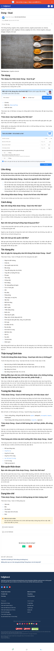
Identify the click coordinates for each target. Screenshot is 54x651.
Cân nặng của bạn (6, 147)
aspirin (32, 415)
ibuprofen (34, 420)
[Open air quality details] (13, 649)
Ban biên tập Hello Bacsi (20, 17)
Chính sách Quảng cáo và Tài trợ (8, 609)
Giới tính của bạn (5, 138)
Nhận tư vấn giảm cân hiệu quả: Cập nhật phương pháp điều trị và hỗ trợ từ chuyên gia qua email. (24, 161)
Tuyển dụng (30, 607)
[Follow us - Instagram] (4, 587)
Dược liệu (3, 9)
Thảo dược (9, 9)
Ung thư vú (7, 450)
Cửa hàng (3, 596)
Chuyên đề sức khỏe (5, 591)
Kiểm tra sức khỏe (31, 591)
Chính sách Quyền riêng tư (7, 605)
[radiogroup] (48, 138)
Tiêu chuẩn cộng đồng (6, 614)
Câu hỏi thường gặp (5, 612)
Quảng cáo (29, 609)
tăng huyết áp (14, 105)
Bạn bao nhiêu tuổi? (6, 141)
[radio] (44, 138)
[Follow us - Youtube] (10, 587)
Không (9, 152)
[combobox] (49, 145)
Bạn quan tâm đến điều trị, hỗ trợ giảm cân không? (13, 150)
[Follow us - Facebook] (2, 587)
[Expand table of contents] (27, 24)
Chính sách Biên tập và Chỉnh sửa (8, 607)
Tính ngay (46, 164)
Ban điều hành (30, 605)
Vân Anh (6, 20)
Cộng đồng (29, 594)
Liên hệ (28, 612)
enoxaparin (44, 415)
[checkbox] (3, 161)
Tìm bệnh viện (4, 594)
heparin (49, 415)
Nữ (51, 138)
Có (4, 152)
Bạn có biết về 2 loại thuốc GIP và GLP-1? (11, 154)
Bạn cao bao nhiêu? (6, 144)
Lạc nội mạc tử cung (10, 458)
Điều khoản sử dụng (5, 603)
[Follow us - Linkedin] (7, 587)
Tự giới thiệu (30, 603)
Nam (46, 138)
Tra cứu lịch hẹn (31, 596)
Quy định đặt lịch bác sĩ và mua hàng (9, 616)
